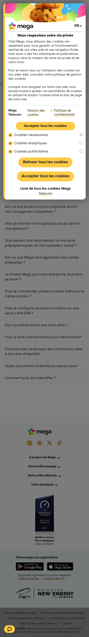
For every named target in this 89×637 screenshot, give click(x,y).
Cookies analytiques (30, 143)
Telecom (45, 193)
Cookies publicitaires (31, 151)
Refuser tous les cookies (45, 162)
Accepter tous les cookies (45, 126)
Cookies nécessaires (31, 135)
